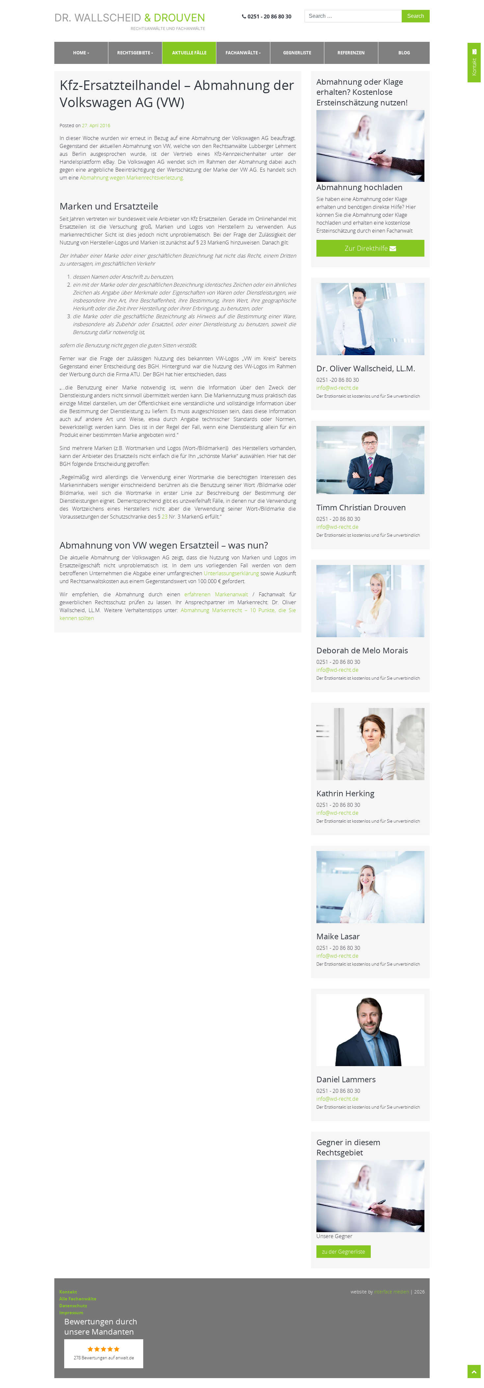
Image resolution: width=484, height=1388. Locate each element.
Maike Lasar (338, 936)
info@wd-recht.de (337, 387)
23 (165, 516)
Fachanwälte (242, 53)
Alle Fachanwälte (77, 1299)
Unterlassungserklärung (231, 573)
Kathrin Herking (345, 793)
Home (79, 53)
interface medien (391, 1292)
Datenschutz (73, 1306)
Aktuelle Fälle (189, 53)
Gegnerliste (297, 53)
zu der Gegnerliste (343, 1251)
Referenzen (351, 53)
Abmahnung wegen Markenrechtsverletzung (131, 177)
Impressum (71, 1313)
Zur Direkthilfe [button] (367, 248)
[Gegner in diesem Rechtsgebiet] (370, 1195)
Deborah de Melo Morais (362, 650)
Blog (404, 53)
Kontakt (68, 1292)
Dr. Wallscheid (129, 21)
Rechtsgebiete (133, 53)
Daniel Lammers (346, 1079)
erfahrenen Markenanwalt (216, 594)
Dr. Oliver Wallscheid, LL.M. (365, 368)
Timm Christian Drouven (361, 507)
